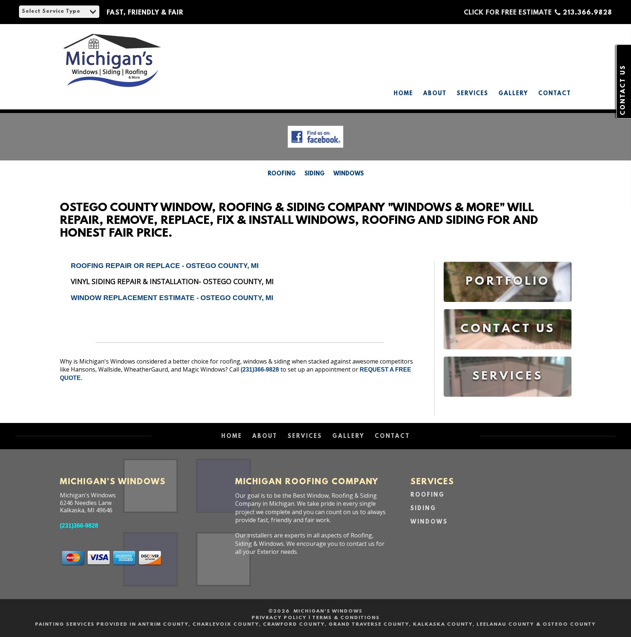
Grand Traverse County (369, 624)
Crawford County (294, 624)
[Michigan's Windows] (112, 85)
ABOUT (435, 93)
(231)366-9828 (260, 369)
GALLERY (513, 93)
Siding (315, 174)
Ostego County (569, 624)
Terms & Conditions (346, 618)
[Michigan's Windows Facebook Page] (315, 149)
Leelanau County (505, 624)
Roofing (282, 174)
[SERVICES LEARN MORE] (507, 402)
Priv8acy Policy (279, 618)
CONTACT (554, 93)
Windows (348, 174)
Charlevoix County (225, 624)
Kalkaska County (443, 624)
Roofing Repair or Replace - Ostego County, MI (165, 265)
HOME (403, 93)
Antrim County (163, 624)
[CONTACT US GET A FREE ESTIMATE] (507, 354)
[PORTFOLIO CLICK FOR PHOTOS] (507, 307)
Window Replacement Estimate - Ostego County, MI (172, 298)
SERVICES (472, 93)
